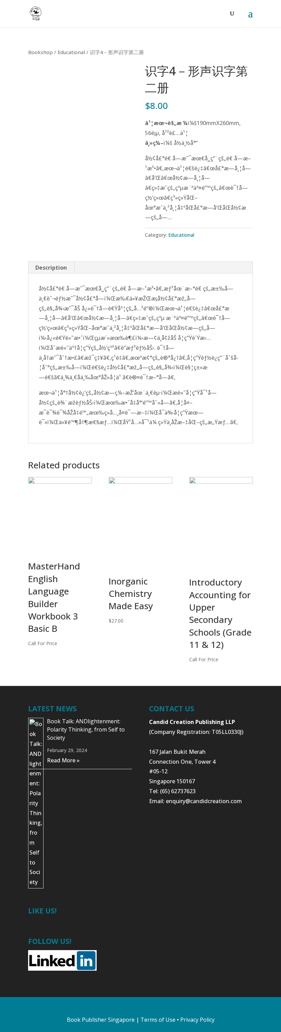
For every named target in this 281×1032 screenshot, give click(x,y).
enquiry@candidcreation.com (204, 801)
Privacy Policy (197, 1019)
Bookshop (40, 52)
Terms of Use (157, 1019)
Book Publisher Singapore (101, 1019)
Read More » (63, 760)
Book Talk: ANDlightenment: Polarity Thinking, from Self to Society (86, 729)
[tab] (51, 267)
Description (51, 267)
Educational (71, 52)
